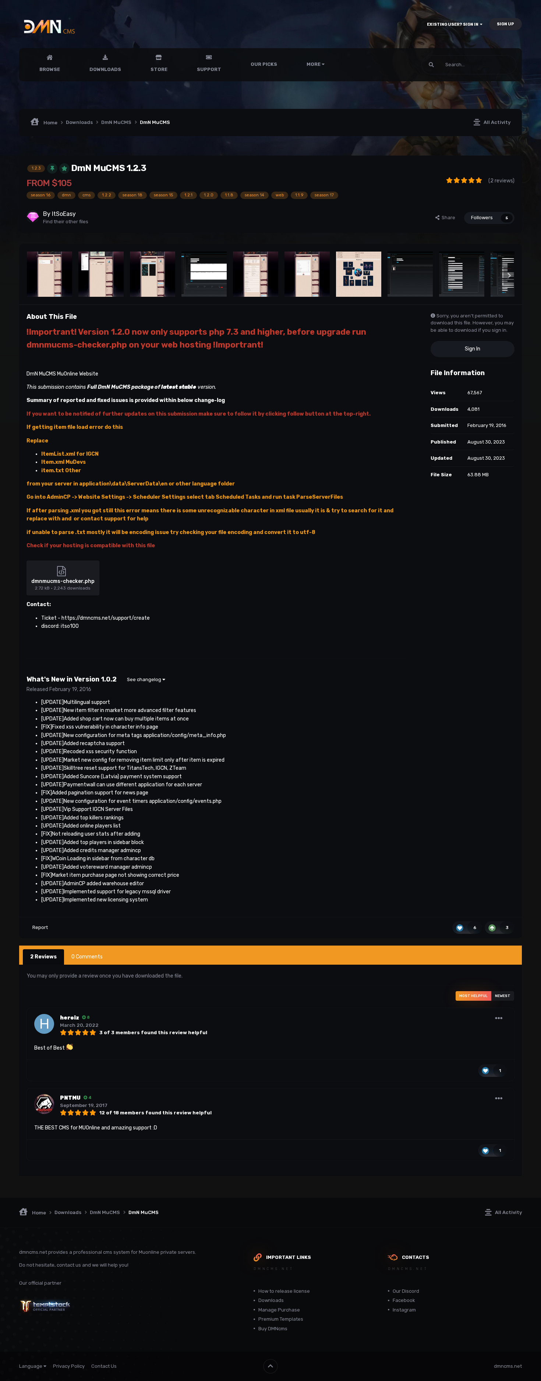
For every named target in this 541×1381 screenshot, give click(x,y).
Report (40, 927)
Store (159, 69)
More (314, 64)
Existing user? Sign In (453, 24)
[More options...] (499, 1018)
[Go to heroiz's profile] (44, 1024)
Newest (502, 996)
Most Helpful (473, 996)
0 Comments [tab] (87, 957)
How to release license (284, 1291)
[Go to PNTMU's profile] (44, 1104)
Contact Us (104, 1366)
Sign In (472, 349)
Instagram (404, 1310)
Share (447, 217)
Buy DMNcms (272, 1328)
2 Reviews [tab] (43, 957)
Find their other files (65, 221)
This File (497, 64)
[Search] (431, 64)
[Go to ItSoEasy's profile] (32, 216)
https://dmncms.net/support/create (105, 618)
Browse (49, 69)
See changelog (144, 679)
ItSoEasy (64, 213)
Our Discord (406, 1291)
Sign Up (505, 24)
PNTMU (70, 1098)
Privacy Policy (69, 1366)
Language (31, 1366)
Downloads (105, 69)
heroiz (69, 1018)
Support (209, 69)
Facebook (404, 1300)
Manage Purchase (279, 1310)
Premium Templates (280, 1319)
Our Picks (264, 64)
